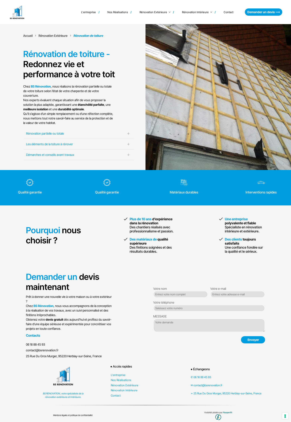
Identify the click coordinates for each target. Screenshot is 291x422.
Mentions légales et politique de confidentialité (72, 415)
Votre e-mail (218, 288)
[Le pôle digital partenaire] (218, 417)
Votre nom (160, 288)
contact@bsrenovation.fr (42, 350)
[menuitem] (89, 12)
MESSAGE (160, 316)
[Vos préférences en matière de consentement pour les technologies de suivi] (285, 416)
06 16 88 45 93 (35, 344)
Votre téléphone (163, 302)
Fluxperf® (227, 412)
